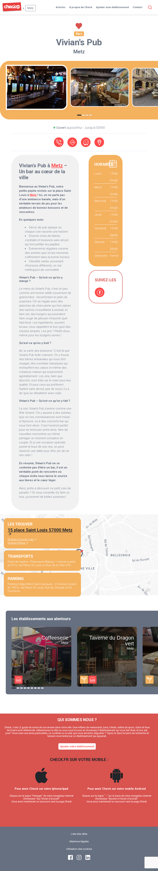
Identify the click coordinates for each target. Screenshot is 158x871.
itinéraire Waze (17, 542)
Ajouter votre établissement (77, 746)
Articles (60, 7)
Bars (79, 33)
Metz (79, 52)
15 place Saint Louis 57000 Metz (40, 529)
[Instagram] (79, 859)
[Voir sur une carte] (99, 142)
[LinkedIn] (87, 859)
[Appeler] (59, 142)
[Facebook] (99, 292)
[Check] (11, 10)
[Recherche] (149, 7)
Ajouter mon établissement (112, 7)
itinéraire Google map (21, 539)
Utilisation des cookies (79, 848)
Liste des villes (79, 833)
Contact (137, 7)
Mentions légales (79, 841)
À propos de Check (80, 7)
